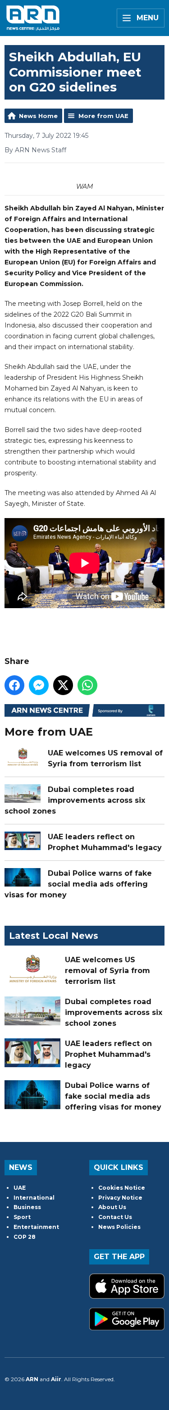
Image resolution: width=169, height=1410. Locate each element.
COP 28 (25, 1236)
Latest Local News (53, 935)
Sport (22, 1217)
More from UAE (103, 115)
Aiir (56, 1379)
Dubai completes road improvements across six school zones (75, 800)
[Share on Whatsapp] (87, 685)
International (34, 1197)
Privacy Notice (120, 1197)
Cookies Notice (121, 1187)
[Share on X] (63, 685)
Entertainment (36, 1227)
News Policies (119, 1227)
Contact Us (115, 1217)
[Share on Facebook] (14, 685)
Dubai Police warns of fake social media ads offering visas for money (78, 884)
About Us (112, 1207)
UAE (20, 1187)
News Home (38, 115)
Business (27, 1207)
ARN (32, 1379)
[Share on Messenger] (39, 685)
